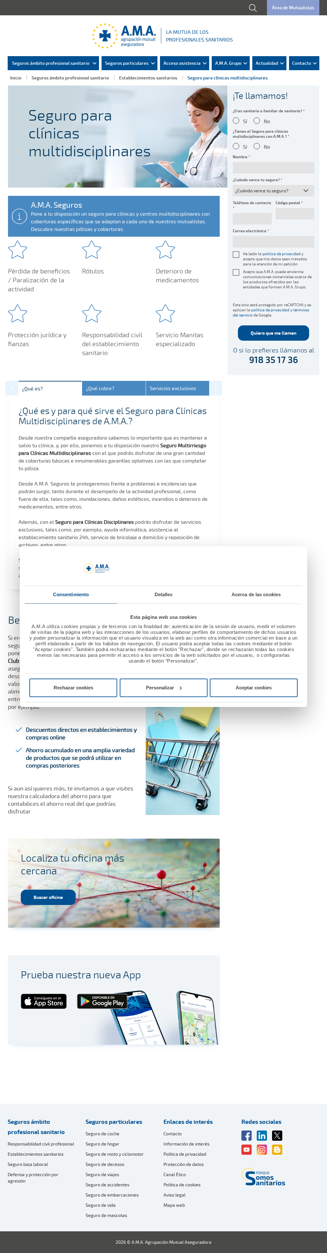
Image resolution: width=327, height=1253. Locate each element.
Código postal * (289, 202)
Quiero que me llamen (273, 333)
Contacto (173, 1134)
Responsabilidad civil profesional (41, 1144)
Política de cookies (182, 1185)
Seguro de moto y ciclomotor (115, 1154)
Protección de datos (184, 1164)
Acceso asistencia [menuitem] (182, 63)
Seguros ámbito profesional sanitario (70, 78)
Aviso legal (175, 1195)
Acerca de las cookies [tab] (256, 594)
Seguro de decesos (105, 1164)
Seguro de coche (102, 1134)
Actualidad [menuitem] (267, 63)
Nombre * (241, 156)
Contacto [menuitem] (301, 63)
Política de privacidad (185, 1154)
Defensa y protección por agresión (33, 1177)
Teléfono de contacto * (252, 205)
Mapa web (174, 1205)
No (267, 121)
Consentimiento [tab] (71, 594)
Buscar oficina (48, 897)
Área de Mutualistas (293, 7)
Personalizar (160, 687)
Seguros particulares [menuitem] (126, 63)
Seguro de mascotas (106, 1215)
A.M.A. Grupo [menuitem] (228, 63)
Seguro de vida (101, 1205)
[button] (12, 388)
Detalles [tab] (164, 594)
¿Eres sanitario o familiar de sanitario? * (269, 111)
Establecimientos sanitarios (148, 78)
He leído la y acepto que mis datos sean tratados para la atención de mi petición (275, 259)
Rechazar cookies (73, 687)
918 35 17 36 (273, 360)
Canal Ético (175, 1174)
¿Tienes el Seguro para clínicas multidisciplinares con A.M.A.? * (261, 134)
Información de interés (186, 1144)
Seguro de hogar (102, 1144)
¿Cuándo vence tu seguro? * (257, 179)
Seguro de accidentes (107, 1185)
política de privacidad (281, 253)
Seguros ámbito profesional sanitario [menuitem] (50, 63)
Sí (245, 121)
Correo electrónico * (251, 231)
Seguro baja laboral (28, 1164)
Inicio (15, 78)
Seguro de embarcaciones (112, 1195)
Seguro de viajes (102, 1174)
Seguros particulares (114, 1121)
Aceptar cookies (254, 687)
